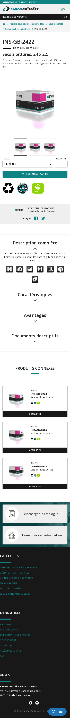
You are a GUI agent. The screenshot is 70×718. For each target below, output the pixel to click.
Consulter (35, 414)
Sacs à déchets (56, 23)
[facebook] (37, 218)
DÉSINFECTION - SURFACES (14, 572)
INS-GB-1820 (39, 430)
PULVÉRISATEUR (8, 583)
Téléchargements (10, 650)
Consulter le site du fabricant (41, 211)
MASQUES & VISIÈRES (11, 588)
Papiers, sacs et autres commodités (27, 23)
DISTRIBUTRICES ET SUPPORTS (16, 578)
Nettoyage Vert (10, 629)
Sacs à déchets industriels (17, 29)
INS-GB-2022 (39, 466)
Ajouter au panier (37, 174)
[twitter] (44, 218)
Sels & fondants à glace (15, 593)
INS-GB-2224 (39, 394)
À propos (5, 624)
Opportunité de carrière (15, 635)
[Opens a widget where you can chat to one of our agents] (57, 712)
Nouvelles (6, 645)
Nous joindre (8, 640)
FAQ (2, 656)
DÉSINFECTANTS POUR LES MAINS (18, 567)
